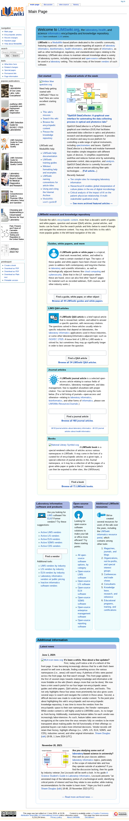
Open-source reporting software (84, 623)
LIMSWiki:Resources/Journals (63, 404)
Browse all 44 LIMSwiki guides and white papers (77, 301)
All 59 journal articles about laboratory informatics (71, 428)
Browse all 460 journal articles (77, 421)
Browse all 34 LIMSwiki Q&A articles (77, 362)
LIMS (50, 515)
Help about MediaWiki (13, 44)
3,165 (60, 37)
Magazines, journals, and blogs (110, 551)
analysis (110, 161)
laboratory (91, 29)
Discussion (48, 5)
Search (4, 49)
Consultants (110, 584)
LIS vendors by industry (52, 569)
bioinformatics (57, 49)
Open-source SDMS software (84, 600)
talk (43, 736)
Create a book (10, 265)
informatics (54, 33)
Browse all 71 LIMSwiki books (77, 486)
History (76, 5)
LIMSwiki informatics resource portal (107, 534)
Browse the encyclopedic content (49, 125)
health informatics (73, 49)
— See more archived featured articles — (91, 203)
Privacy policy (56, 817)
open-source (92, 58)
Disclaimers (89, 817)
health (102, 29)
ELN (49, 518)
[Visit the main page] (13, 13)
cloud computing (93, 271)
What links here (10, 64)
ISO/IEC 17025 (56, 339)
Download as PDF (11, 268)
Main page (34, 5)
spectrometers (83, 145)
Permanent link (10, 73)
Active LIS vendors (50, 536)
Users (40, 37)
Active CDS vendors (50, 546)
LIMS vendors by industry (53, 566)
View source (64, 5)
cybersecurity (55, 275)
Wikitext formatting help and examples (50, 169)
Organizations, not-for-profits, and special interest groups (111, 564)
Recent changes (11, 38)
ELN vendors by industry (53, 573)
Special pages (10, 70)
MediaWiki (57, 42)
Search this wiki (50, 118)
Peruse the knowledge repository (48, 135)
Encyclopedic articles (13, 35)
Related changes (11, 67)
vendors (105, 61)
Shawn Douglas (102, 733)
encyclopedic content (67, 220)
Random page (10, 41)
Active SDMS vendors (51, 542)
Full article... (89, 171)
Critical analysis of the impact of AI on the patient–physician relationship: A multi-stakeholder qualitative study (90, 195)
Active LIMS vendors (51, 532)
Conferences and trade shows (110, 577)
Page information (11, 76)
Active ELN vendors (50, 539)
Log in (123, 1)
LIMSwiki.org (68, 29)
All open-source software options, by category (83, 561)
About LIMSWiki (73, 817)
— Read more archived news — (77, 797)
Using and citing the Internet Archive (50, 192)
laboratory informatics (59, 333)
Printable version (11, 280)
